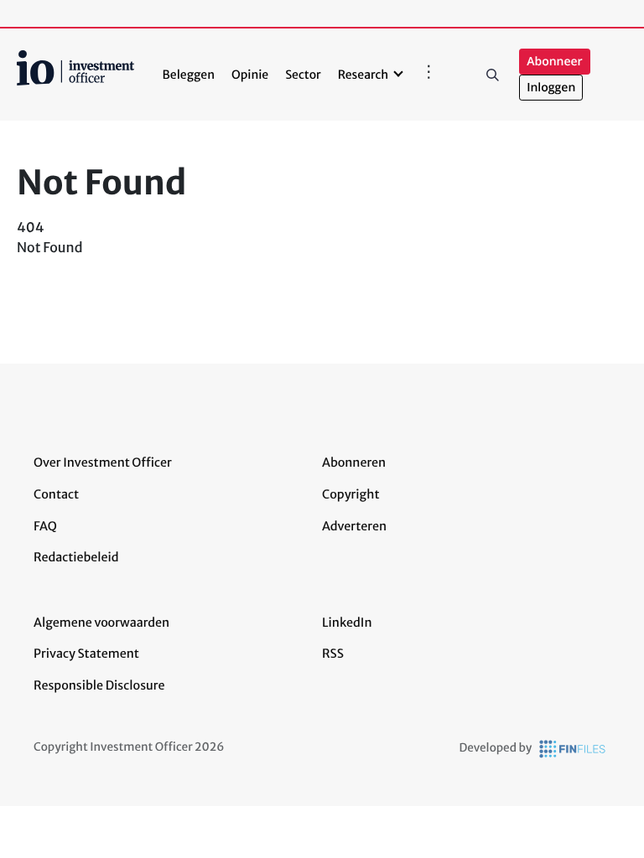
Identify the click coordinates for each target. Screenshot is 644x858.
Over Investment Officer (103, 462)
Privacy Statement (86, 653)
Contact (56, 494)
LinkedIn (347, 622)
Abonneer (554, 62)
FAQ (45, 526)
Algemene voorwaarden (101, 622)
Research (363, 74)
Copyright (350, 494)
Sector (303, 74)
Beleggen (189, 74)
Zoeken (492, 74)
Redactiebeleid (76, 557)
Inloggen (551, 88)
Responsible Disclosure (99, 685)
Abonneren (354, 462)
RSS (333, 653)
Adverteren (354, 526)
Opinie (249, 74)
